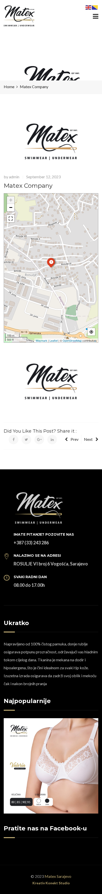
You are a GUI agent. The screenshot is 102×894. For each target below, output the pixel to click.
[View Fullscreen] (10, 218)
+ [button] (10, 200)
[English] (88, 6)
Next (88, 439)
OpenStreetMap (72, 340)
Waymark (41, 340)
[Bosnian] (95, 6)
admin (14, 176)
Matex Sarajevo (58, 876)
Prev (74, 439)
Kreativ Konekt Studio (51, 883)
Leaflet (54, 340)
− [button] (10, 207)
